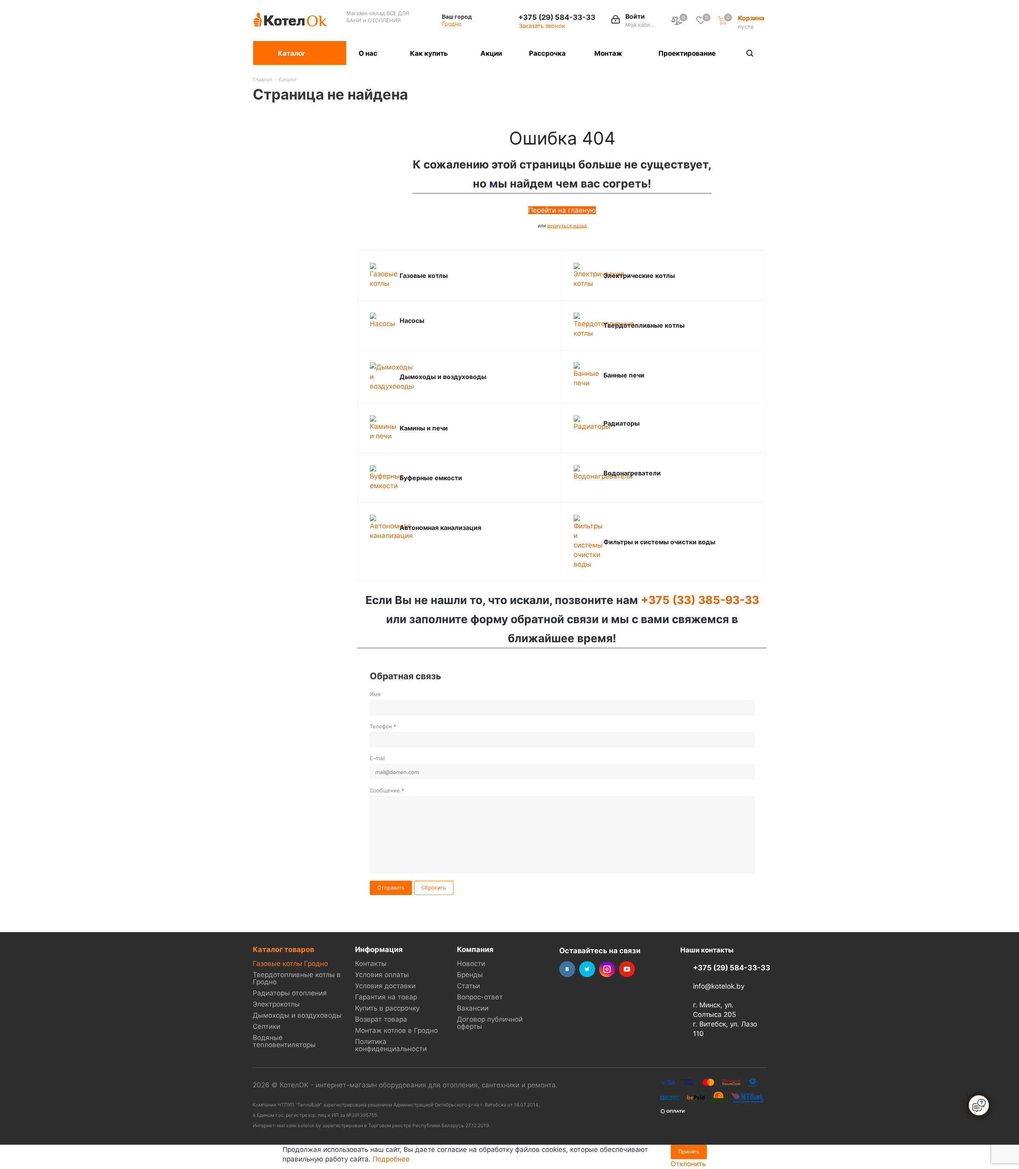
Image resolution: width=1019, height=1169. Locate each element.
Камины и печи (424, 428)
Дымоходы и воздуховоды (443, 377)
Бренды (470, 975)
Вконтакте (567, 969)
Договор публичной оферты (490, 1022)
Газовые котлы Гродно (290, 964)
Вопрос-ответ (480, 997)
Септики (266, 1026)
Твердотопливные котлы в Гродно (297, 978)
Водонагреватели (632, 473)
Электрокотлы (276, 1004)
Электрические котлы (639, 276)
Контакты (371, 964)
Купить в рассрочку (387, 1008)
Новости (471, 964)
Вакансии (472, 1008)
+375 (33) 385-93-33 (700, 600)
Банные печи (623, 375)
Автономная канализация (440, 528)
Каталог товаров (283, 949)
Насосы (412, 321)
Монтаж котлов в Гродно (396, 1030)
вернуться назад (567, 226)
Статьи (468, 986)
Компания (475, 949)
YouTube (627, 969)
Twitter (587, 969)
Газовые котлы (424, 276)
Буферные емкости (431, 478)
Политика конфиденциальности (391, 1045)
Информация (379, 949)
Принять (688, 1151)
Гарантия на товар (386, 997)
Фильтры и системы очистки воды (659, 542)
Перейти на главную (562, 210)
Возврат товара (381, 1019)
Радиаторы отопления (290, 993)
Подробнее (391, 1159)
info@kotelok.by (718, 987)
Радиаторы (621, 423)
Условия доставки (385, 986)
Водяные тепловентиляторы (284, 1041)
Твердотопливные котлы (644, 325)
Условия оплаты (382, 975)
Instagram (607, 969)
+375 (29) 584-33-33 (556, 17)
